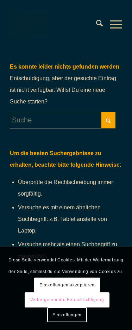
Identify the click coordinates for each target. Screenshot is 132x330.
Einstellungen (67, 314)
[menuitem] (96, 24)
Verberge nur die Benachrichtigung (67, 299)
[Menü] (112, 24)
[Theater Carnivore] (55, 24)
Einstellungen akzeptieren (67, 285)
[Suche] (96, 24)
